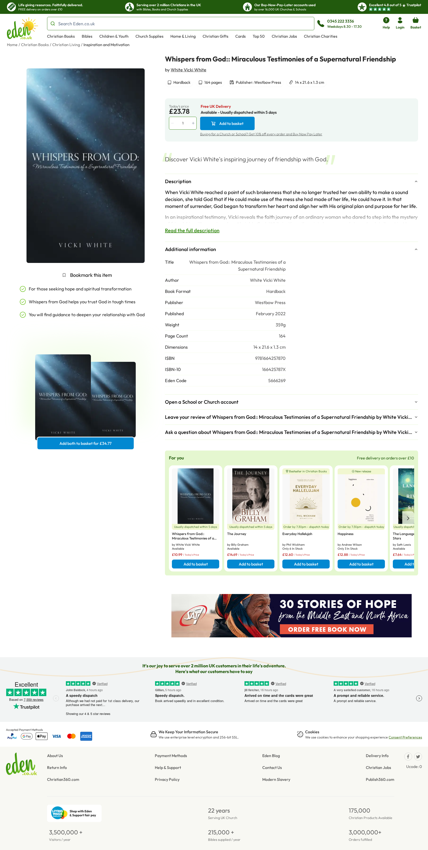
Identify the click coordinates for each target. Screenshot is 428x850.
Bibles (87, 36)
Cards (240, 36)
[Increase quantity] (193, 123)
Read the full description (192, 230)
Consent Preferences (405, 737)
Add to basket (231, 123)
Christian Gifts (215, 36)
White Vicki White (188, 70)
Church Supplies (149, 36)
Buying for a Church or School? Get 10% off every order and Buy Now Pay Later (261, 134)
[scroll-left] (408, 518)
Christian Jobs (284, 36)
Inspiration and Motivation (106, 44)
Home (12, 44)
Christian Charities (320, 36)
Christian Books (61, 36)
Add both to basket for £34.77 (85, 443)
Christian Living (66, 44)
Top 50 (259, 36)
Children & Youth (114, 36)
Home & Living (183, 36)
